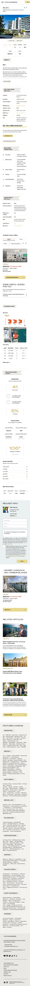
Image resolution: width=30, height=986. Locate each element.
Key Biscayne (9, 817)
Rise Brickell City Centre (14, 763)
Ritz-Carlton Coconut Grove (13, 884)
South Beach (8, 779)
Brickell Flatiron (10, 769)
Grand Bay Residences (12, 823)
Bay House (9, 739)
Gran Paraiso (19, 742)
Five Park (17, 792)
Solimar (16, 921)
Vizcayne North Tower (11, 850)
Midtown (7, 854)
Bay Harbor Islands (21, 105)
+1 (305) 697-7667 (8, 944)
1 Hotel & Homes (11, 791)
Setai (6, 788)
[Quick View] (16, 261)
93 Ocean (9, 927)
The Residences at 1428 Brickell (14, 766)
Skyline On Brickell (17, 760)
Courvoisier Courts (9, 809)
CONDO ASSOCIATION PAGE (10, 970)
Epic (6, 841)
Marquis (11, 841)
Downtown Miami (10, 835)
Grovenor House (10, 882)
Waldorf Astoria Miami (14, 843)
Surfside (7, 913)
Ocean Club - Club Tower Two (13, 825)
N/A (15, 223)
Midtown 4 (11, 859)
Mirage (11, 919)
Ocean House (9, 794)
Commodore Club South (11, 826)
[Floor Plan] (19, 261)
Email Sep (12, 515)
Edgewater (8, 730)
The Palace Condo (14, 761)
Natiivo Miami (9, 844)
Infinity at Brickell (15, 755)
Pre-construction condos (11, 965)
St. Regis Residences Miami (13, 773)
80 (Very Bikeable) (18, 225)
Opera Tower (14, 735)
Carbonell (5, 804)
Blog (5, 968)
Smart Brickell (10, 764)
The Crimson (16, 738)
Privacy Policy (9, 544)
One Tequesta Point (15, 806)
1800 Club (8, 735)
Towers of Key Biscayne (15, 831)
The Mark (8, 755)
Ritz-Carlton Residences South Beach (18, 795)
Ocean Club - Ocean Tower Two (12, 829)
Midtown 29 (13, 863)
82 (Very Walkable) (21, 112)
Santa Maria (10, 760)
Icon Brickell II (12, 758)
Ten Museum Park (7, 840)
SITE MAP (6, 973)
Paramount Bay (9, 736)
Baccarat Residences (12, 770)
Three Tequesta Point (16, 804)
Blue (20, 745)
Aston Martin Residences (13, 846)
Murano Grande (13, 789)
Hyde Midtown (18, 859)
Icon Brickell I (15, 772)
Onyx (18, 747)
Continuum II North (16, 783)
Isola (16, 809)
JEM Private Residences (14, 849)
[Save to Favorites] (24, 8)
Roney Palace (17, 794)
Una (15, 764)
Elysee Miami (11, 742)
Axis (4, 755)
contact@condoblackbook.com (11, 946)
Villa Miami (23, 747)
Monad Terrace (10, 792)
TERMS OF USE (7, 972)
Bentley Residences (7, 897)
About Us (6, 966)
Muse (9, 900)
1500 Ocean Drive (13, 788)
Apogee (10, 786)
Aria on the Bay (9, 738)
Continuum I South (7, 783)
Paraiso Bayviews (11, 741)
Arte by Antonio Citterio (8, 918)
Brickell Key (8, 800)
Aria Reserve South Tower (12, 745)
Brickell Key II (7, 807)
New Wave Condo (17, 736)
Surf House (14, 922)
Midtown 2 (5, 859)
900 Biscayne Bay (16, 840)
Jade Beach (12, 899)
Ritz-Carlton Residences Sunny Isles (14, 906)
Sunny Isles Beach (10, 893)
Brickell (7, 751)
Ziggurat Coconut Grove (12, 887)
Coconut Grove (10, 869)
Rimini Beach (10, 921)
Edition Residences (11, 747)
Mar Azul (10, 828)
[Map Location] (22, 261)
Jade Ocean (18, 899)
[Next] (28, 27)
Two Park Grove (15, 873)
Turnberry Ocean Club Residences (17, 909)
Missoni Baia (11, 744)
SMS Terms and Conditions (16, 556)
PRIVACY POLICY (8, 975)
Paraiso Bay (16, 739)
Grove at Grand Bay (16, 875)
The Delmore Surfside (14, 925)
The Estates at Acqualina (14, 902)
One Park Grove (6, 873)
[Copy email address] (16, 516)
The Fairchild (13, 878)
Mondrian (15, 786)
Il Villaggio (21, 788)
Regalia (8, 905)
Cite (4, 735)
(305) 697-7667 (13, 513)
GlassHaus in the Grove (12, 881)
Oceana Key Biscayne (8, 822)
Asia (9, 804)
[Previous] (1, 27)
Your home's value (9, 963)
